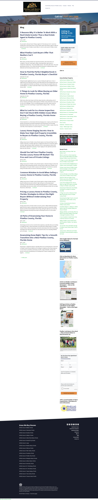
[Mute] (74, 144)
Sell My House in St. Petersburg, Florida (27, 466)
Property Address (65, 52)
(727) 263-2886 (70, 16)
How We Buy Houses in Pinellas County (53, 5)
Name (62, 361)
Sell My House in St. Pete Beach (66, 114)
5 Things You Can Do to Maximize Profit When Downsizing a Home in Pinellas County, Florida (68, 194)
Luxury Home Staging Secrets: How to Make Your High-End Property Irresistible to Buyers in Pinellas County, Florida (38, 133)
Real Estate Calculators (74, 428)
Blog (78, 435)
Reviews (69, 5)
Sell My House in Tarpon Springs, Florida (68, 116)
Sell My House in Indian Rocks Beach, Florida (28, 438)
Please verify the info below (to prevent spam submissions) (67, 384)
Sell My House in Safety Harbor (66, 108)
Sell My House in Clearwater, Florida (26, 430)
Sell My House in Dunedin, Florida (26, 433)
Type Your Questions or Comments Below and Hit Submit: (68, 372)
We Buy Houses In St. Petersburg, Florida (68, 112)
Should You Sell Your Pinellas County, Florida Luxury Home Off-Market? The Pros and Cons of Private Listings (37, 155)
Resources (77, 432)
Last (70, 364)
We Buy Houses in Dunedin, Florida (67, 84)
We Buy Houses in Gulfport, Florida (67, 86)
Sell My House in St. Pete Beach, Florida (27, 468)
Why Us (77, 433)
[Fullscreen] (76, 144)
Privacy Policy (76, 437)
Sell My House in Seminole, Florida (67, 110)
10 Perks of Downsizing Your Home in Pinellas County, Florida (36, 217)
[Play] (61, 144)
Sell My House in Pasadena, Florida (67, 102)
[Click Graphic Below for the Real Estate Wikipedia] (65, 247)
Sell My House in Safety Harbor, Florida (27, 461)
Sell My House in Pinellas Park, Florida (68, 104)
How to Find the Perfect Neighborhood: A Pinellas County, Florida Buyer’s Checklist (38, 73)
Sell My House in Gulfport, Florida (26, 435)
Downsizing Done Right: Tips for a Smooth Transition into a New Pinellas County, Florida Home (38, 237)
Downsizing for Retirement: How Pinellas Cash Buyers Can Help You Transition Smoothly (68, 189)
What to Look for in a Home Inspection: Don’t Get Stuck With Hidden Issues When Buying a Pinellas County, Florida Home (38, 113)
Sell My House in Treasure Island (66, 120)
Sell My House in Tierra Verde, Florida (27, 474)
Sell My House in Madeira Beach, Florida (27, 445)
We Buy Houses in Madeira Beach (67, 96)
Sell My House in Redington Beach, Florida (28, 458)
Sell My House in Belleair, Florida (66, 80)
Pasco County (63, 122)
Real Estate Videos (75, 430)
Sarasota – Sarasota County (66, 128)
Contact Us (47, 8)
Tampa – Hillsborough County (66, 126)
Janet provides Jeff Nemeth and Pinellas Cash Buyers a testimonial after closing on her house (69, 232)
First (61, 364)
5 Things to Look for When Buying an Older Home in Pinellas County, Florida (39, 92)
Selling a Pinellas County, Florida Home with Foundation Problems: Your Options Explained (68, 222)
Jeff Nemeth (24, 41)
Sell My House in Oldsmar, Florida (67, 98)
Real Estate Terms (75, 427)
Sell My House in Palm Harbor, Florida (68, 100)
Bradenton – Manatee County (66, 124)
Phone (70, 57)
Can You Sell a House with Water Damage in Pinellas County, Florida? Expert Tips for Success (68, 227)
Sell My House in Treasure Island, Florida (27, 476)
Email (62, 57)
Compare (65, 5)
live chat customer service (5, 499)
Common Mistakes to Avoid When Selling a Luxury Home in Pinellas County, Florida (39, 173)
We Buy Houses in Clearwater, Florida (67, 82)
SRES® (77, 19)
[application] (69, 140)
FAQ (73, 5)
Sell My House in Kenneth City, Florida (68, 92)
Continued (23, 48)
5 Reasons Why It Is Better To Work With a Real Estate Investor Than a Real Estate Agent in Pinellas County (38, 35)
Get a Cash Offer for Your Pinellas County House (52, 19)
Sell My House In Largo (64, 94)
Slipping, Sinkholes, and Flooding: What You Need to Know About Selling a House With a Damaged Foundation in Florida (69, 213)
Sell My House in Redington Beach (67, 106)
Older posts (24, 257)
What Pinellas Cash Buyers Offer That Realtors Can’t (36, 54)
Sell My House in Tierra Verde (66, 118)
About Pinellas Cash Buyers (69, 19)
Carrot (36, 493)
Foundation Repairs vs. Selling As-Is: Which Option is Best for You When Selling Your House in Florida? (69, 208)
